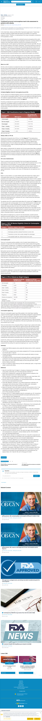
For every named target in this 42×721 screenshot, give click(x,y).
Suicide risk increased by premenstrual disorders (30, 464)
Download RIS (3, 457)
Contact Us (21, 682)
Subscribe (36, 475)
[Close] (40, 713)
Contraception (3, 482)
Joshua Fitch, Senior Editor (7, 583)
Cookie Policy (8, 716)
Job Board (21, 683)
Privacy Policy (21, 685)
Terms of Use (21, 684)
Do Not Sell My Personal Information (21, 687)
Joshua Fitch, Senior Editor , (8, 517)
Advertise (21, 681)
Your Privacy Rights (21, 688)
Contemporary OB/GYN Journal (6, 16)
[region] (21, 716)
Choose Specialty (20, 4)
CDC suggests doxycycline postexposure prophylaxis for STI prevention (10, 465)
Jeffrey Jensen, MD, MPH (17, 517)
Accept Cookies (30, 718)
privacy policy (21, 478)
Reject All (37, 718)
